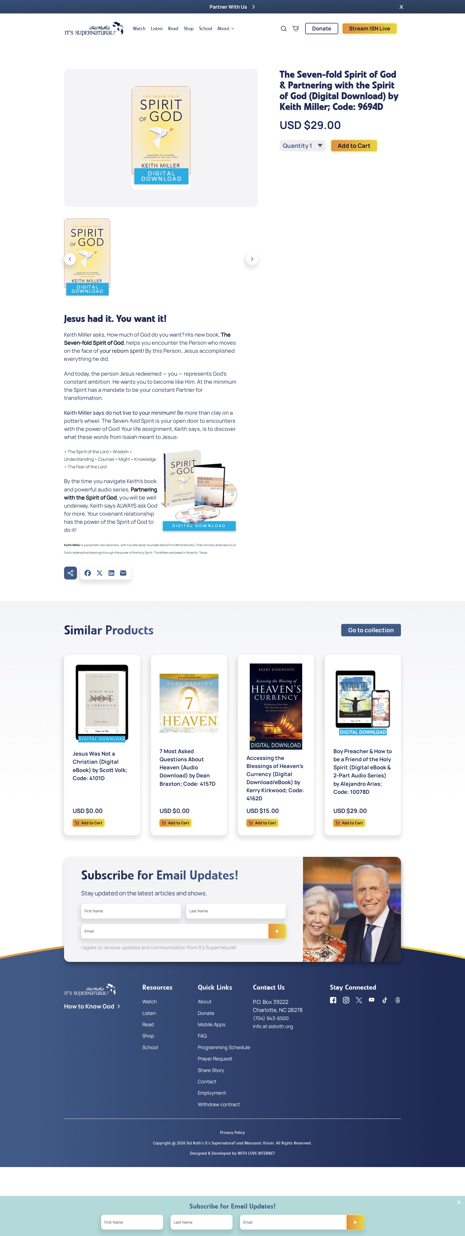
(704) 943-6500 (271, 1018)
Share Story (211, 1070)
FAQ (202, 1035)
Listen (157, 29)
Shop (189, 29)
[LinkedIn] (111, 573)
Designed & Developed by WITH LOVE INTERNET (232, 1153)
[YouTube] (372, 1000)
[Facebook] (87, 573)
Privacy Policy (232, 1132)
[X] (99, 573)
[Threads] (397, 1000)
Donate (321, 28)
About (223, 29)
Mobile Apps (211, 1024)
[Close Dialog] (459, 1202)
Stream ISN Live (369, 28)
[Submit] (277, 931)
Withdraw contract (219, 1104)
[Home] (94, 28)
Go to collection (371, 630)
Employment (212, 1093)
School (205, 29)
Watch (139, 29)
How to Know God (89, 1006)
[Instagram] (346, 1000)
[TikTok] (385, 1000)
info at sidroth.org (273, 1026)
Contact (207, 1081)
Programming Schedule (224, 1047)
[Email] (123, 573)
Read (173, 29)
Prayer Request (215, 1058)
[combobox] (303, 145)
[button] (401, 6)
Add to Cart (354, 146)
